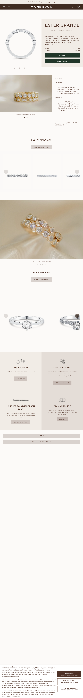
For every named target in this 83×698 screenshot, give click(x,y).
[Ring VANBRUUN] (9, 7)
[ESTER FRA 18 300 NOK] (17, 171)
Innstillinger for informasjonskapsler (69, 689)
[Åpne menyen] (4, 7)
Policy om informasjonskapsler (11, 696)
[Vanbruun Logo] (41, 7)
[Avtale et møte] (73, 7)
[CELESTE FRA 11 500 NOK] (26, 315)
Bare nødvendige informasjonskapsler (69, 681)
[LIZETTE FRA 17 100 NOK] (47, 171)
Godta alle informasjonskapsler (69, 674)
